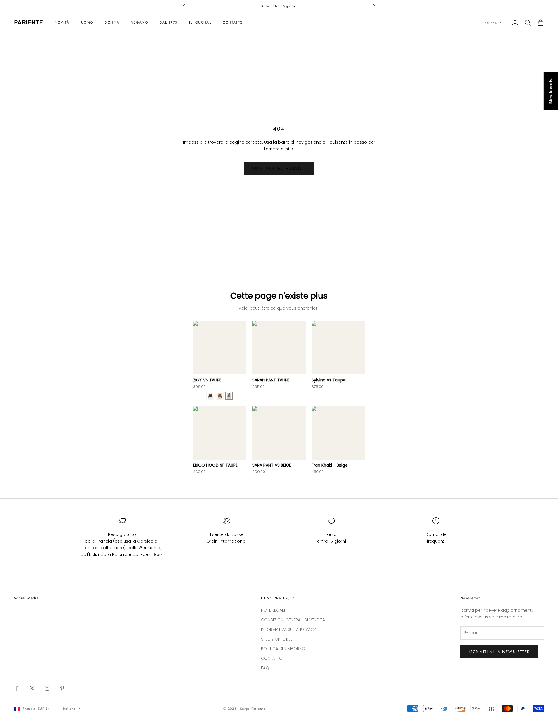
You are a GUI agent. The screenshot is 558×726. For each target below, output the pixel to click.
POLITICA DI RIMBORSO (283, 649)
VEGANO (139, 22)
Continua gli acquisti (279, 168)
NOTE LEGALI (273, 610)
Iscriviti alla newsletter (499, 651)
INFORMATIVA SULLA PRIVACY (288, 629)
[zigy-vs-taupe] (229, 395)
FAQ (265, 668)
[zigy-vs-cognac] (220, 395)
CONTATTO (233, 22)
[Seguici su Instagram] (47, 688)
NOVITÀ (62, 22)
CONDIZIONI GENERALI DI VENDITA (293, 620)
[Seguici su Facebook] (17, 688)
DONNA (112, 22)
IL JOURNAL (200, 22)
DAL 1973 (169, 22)
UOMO (87, 22)
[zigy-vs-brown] (210, 395)
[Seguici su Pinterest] (62, 688)
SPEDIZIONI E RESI (277, 639)
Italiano (490, 22)
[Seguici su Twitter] (32, 688)
